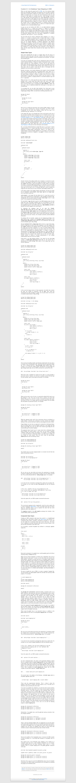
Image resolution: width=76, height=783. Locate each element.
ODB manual (43, 519)
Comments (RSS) (41, 779)
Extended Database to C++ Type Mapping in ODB (32, 117)
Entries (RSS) (34, 779)
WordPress (45, 778)
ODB (41, 11)
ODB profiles (33, 506)
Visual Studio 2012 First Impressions (29, 5)
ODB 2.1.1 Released (49, 5)
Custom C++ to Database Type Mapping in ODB (36, 9)
